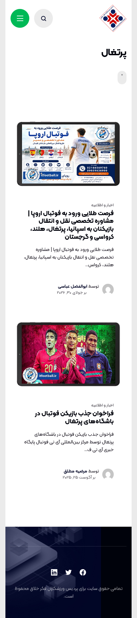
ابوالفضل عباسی (72, 286)
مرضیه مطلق (75, 471)
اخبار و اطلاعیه (102, 205)
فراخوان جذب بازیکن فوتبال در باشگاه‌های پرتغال (74, 417)
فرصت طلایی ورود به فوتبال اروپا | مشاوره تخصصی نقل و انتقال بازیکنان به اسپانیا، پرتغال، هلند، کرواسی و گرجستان (71, 225)
